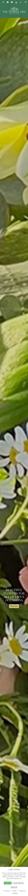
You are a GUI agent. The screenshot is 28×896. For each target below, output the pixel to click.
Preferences (22, 891)
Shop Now (14, 606)
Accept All (8, 883)
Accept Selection (18, 883)
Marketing (15, 893)
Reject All (14, 887)
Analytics (14, 891)
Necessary (7, 891)
